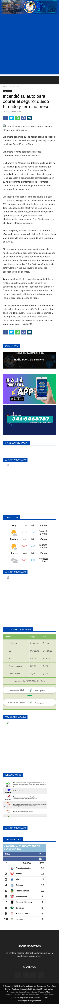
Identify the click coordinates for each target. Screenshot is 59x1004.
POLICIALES (14, 86)
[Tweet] (11, 118)
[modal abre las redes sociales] (29, 118)
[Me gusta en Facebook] (23, 118)
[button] (4, 80)
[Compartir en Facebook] (5, 118)
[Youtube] (41, 975)
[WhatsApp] (33, 975)
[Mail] (25, 975)
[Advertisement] (29, 44)
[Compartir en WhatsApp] (17, 118)
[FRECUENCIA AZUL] (29, 7)
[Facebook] (18, 975)
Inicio (5, 86)
